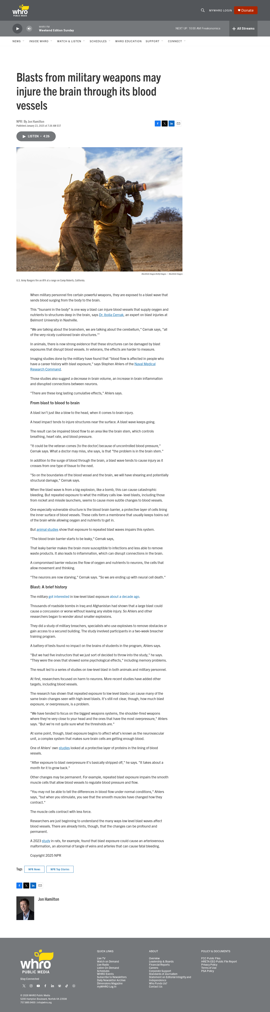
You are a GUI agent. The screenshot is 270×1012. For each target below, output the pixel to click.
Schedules (103, 971)
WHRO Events (105, 973)
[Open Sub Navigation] (23, 41)
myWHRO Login (220, 10)
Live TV (101, 958)
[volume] (29, 28)
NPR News (34, 869)
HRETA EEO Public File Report (219, 961)
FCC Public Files (210, 958)
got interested (59, 596)
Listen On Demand (108, 967)
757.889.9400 (27, 1002)
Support (153, 41)
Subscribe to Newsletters (112, 977)
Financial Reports (159, 964)
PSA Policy (207, 971)
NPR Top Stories (60, 869)
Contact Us (155, 986)
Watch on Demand (108, 961)
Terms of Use (208, 967)
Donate (247, 10)
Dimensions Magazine (110, 983)
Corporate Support (160, 971)
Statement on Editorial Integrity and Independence (170, 978)
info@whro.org (44, 1002)
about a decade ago (124, 596)
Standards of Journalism (163, 973)
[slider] (35, 28)
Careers (153, 967)
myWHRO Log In (106, 986)
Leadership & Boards (161, 961)
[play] (17, 28)
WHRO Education (128, 41)
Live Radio (103, 964)
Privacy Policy (209, 964)
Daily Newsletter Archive (111, 980)
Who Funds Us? (158, 983)
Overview (154, 958)
